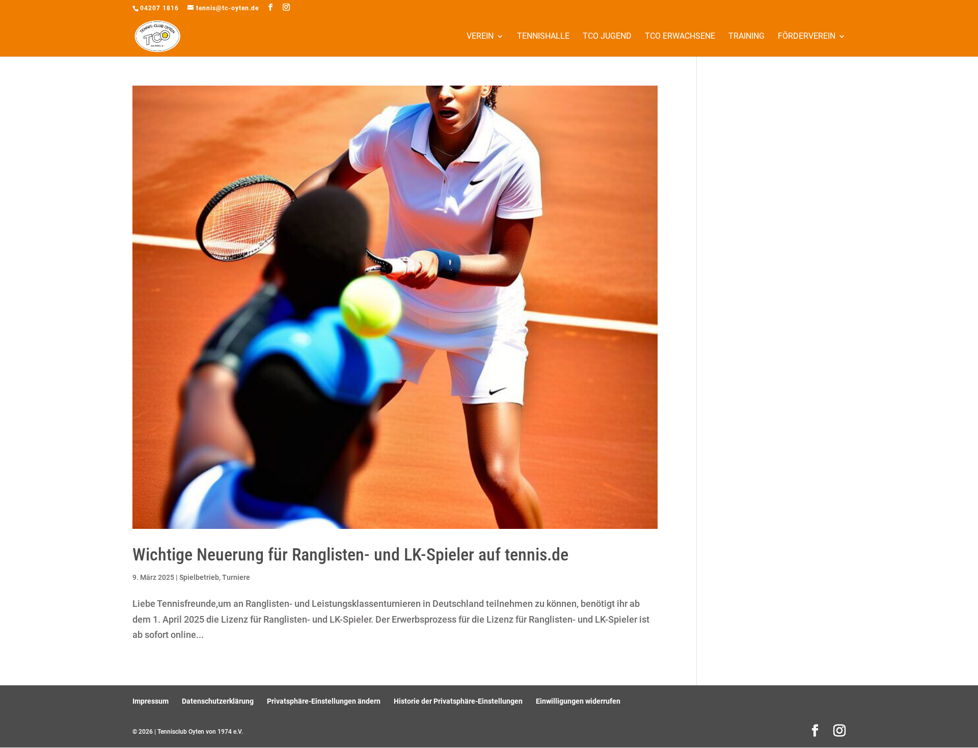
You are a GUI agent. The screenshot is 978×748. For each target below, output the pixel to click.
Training (746, 37)
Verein (480, 37)
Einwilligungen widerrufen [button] (578, 701)
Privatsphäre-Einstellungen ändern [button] (324, 701)
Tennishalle (543, 37)
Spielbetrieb (199, 577)
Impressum (150, 701)
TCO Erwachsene (680, 37)
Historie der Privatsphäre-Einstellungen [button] (458, 701)
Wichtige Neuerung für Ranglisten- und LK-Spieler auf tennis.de (350, 554)
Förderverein (806, 37)
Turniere (236, 577)
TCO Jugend (607, 37)
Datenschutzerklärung (218, 701)
